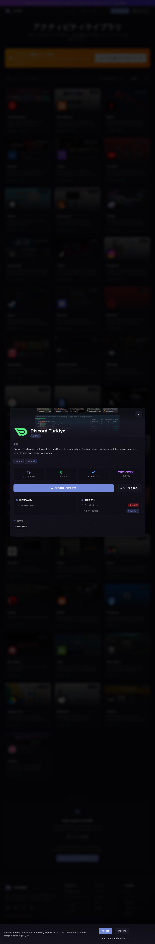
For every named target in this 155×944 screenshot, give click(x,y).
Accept (105, 930)
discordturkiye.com (26, 505)
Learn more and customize (115, 938)
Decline (122, 930)
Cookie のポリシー (20, 935)
